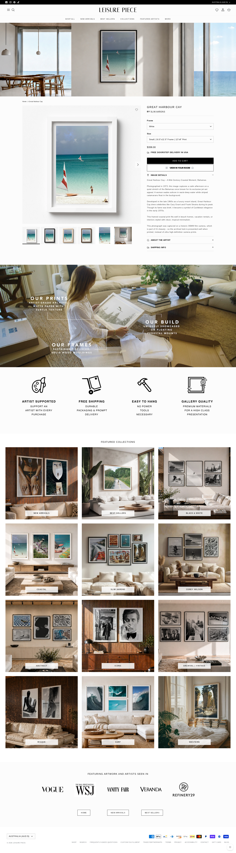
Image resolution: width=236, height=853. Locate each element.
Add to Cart (180, 161)
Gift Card (216, 842)
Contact (205, 842)
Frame (150, 120)
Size (149, 134)
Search (83, 842)
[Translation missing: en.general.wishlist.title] (217, 9)
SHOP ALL (70, 19)
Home (24, 101)
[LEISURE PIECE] (118, 10)
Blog (226, 842)
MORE (168, 19)
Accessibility (191, 842)
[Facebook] (6, 2)
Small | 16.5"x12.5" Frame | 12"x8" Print (168, 139)
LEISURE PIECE (19, 843)
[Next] (138, 165)
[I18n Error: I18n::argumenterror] (180, 167)
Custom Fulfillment (130, 842)
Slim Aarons (158, 111)
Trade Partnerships (152, 842)
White (151, 126)
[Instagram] (10, 2)
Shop (74, 842)
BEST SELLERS (108, 19)
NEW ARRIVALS (87, 19)
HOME (84, 813)
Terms (168, 842)
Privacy (178, 842)
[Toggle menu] (8, 10)
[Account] (223, 9)
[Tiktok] (18, 2)
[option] (81, 164)
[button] (136, 110)
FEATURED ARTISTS (149, 19)
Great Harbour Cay (36, 101)
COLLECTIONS (127, 19)
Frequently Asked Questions (103, 842)
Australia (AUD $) (220, 2)
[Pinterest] (14, 2)
